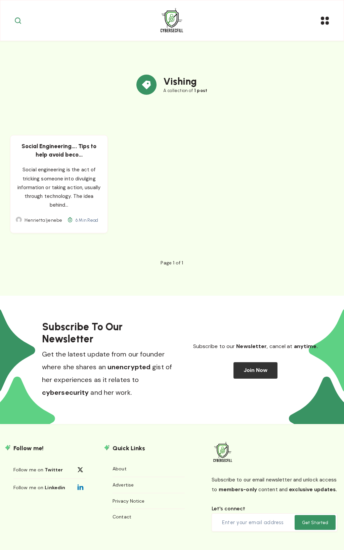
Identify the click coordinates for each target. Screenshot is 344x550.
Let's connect (228, 508)
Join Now (256, 370)
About (120, 469)
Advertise (123, 485)
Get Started (315, 522)
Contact (122, 517)
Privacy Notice (128, 501)
